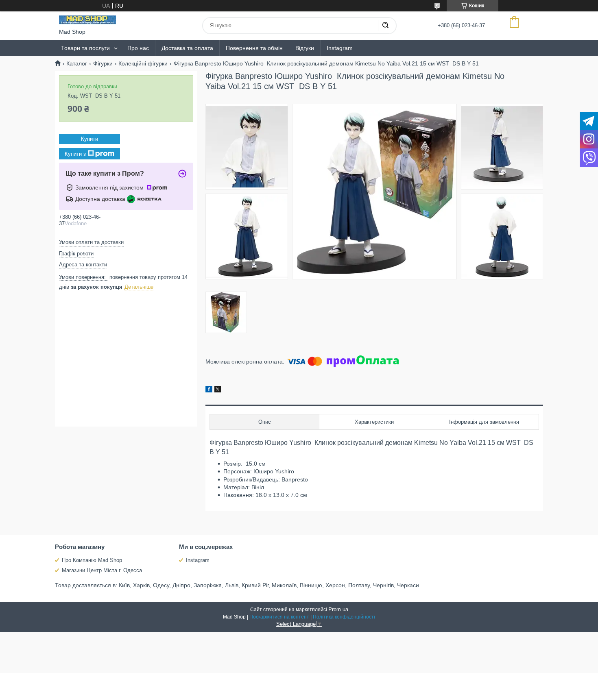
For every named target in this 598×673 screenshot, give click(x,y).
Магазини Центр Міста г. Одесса (102, 570)
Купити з (75, 154)
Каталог (76, 63)
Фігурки (103, 63)
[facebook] (208, 390)
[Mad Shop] (87, 19)
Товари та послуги (85, 48)
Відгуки (304, 48)
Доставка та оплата (187, 48)
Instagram (340, 48)
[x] (217, 390)
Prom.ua (338, 609)
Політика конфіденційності (344, 617)
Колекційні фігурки (143, 63)
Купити (89, 139)
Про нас (138, 48)
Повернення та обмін (254, 48)
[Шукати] (385, 25)
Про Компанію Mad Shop (92, 560)
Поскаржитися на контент (279, 617)
